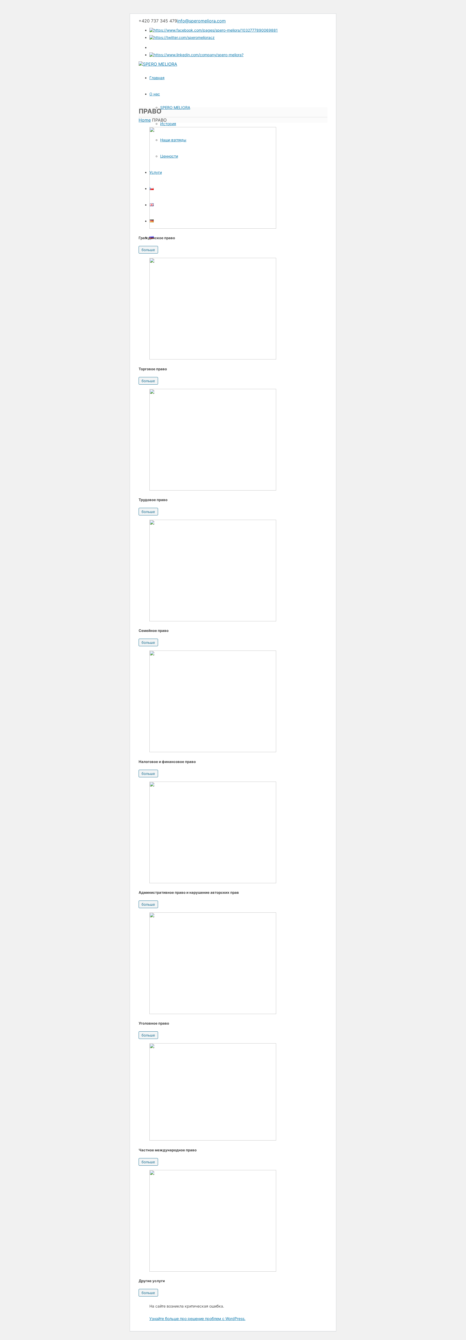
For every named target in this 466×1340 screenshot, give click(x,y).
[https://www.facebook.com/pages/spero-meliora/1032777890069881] (213, 30)
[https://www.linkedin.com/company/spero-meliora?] (196, 54)
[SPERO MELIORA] (158, 64)
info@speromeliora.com (201, 21)
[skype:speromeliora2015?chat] (152, 47)
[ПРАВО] (212, 227)
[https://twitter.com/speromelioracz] (182, 37)
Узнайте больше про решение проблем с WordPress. (197, 1318)
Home (145, 120)
